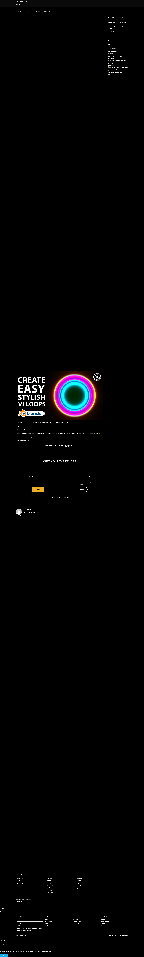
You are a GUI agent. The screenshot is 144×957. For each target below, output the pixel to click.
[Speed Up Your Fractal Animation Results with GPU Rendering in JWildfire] (118, 68)
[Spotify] (64, 501)
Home (110, 935)
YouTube (47, 925)
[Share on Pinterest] (60, 281)
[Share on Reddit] (60, 368)
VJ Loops (75, 919)
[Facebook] (50, 501)
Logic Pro (104, 928)
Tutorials (44, 11)
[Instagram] (69, 501)
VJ (49, 11)
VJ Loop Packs (77, 923)
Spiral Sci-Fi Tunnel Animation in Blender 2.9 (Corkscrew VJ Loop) (79, 883)
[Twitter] (55, 501)
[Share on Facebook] (60, 191)
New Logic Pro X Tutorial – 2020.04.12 (20, 881)
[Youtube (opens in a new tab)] (124, 1)
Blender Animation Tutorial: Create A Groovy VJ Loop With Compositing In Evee (50, 884)
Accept (4, 955)
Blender (38, 11)
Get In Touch (19, 901)
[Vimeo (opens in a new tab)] (126, 1)
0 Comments (111, 55)
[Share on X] (60, 104)
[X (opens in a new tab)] (121, 1)
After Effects (105, 921)
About (113, 935)
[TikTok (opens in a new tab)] (127, 1)
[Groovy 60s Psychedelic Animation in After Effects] (118, 57)
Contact (117, 935)
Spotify (47, 919)
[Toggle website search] (124, 5)
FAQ (121, 935)
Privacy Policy (125, 935)
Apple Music (48, 921)
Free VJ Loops (77, 921)
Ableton (103, 925)
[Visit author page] (19, 511)
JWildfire (103, 923)
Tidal (46, 923)
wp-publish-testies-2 (113, 15)
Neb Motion (20, 11)
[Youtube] (60, 501)
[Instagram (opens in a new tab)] (123, 1)
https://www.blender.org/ (23, 429)
